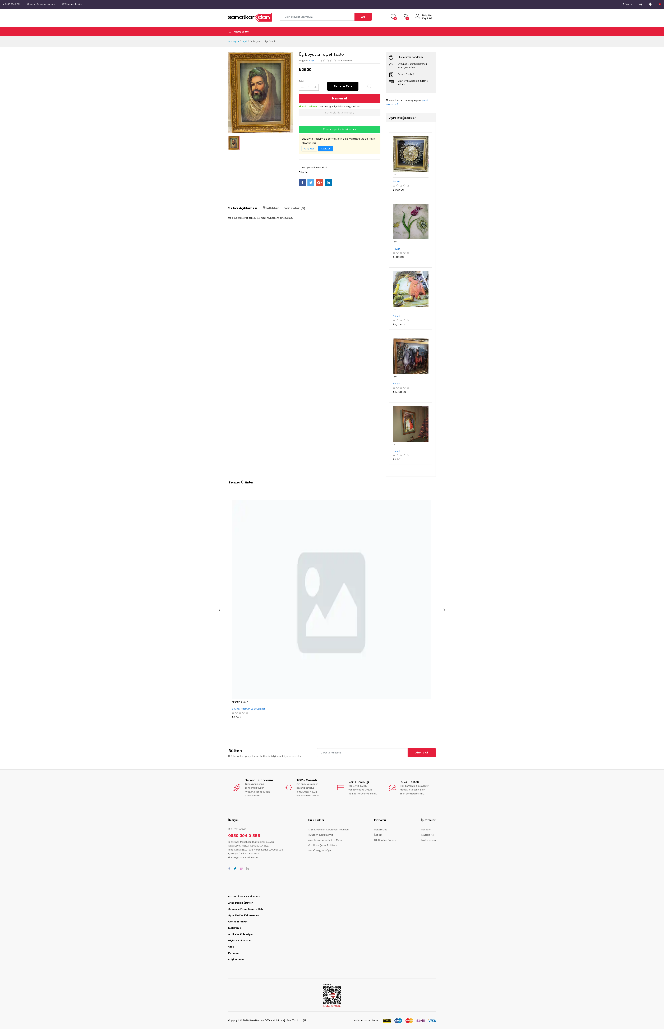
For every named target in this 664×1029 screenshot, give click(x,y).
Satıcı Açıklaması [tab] (242, 208)
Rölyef (396, 181)
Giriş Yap (427, 15)
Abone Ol (421, 752)
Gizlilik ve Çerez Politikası (322, 845)
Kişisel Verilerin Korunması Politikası (328, 829)
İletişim (378, 834)
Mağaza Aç (427, 834)
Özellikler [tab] (271, 208)
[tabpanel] (304, 218)
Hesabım (426, 829)
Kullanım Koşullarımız (320, 834)
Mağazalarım (428, 840)
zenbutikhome (240, 702)
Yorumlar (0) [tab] (294, 208)
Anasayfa (233, 41)
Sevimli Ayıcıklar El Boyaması (248, 708)
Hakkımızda (380, 829)
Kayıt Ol (427, 18)
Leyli (244, 41)
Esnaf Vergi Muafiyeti (320, 850)
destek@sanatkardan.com (243, 857)
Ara (363, 16)
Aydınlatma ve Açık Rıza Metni (325, 840)
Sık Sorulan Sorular (385, 840)
